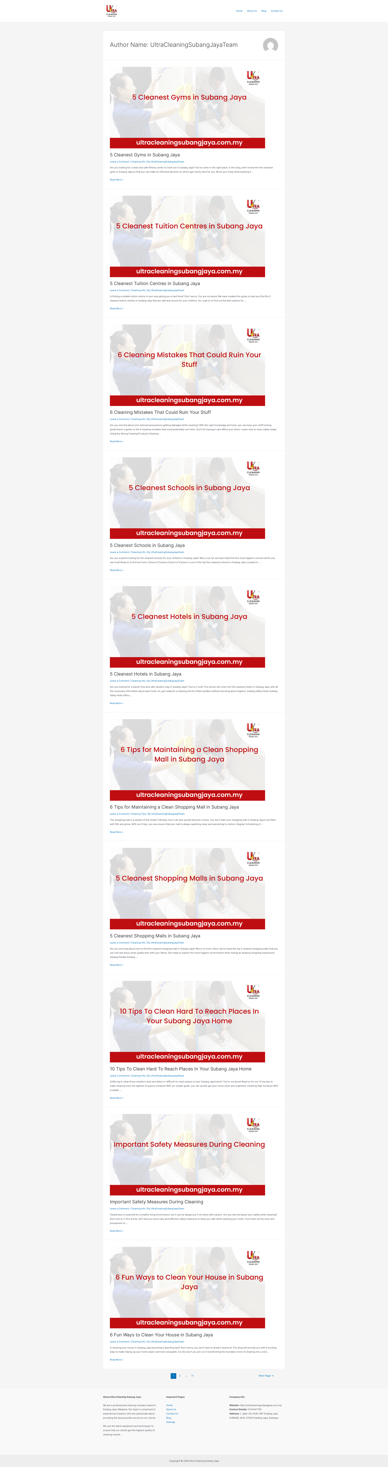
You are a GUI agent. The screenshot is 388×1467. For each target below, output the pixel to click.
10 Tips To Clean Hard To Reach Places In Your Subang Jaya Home (181, 1068)
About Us (252, 10)
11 (192, 1375)
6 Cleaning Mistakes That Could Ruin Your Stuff (160, 412)
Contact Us (277, 10)
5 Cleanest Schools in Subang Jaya (147, 545)
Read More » (116, 179)
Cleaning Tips (138, 813)
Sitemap (170, 1422)
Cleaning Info (138, 161)
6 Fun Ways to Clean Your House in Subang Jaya (161, 1334)
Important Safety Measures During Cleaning (156, 1201)
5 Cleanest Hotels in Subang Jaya (145, 674)
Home (239, 10)
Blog (263, 10)
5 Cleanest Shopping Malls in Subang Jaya (155, 935)
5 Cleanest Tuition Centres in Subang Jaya (155, 283)
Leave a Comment (119, 161)
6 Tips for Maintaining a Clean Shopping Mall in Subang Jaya (174, 807)
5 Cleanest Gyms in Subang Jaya (145, 154)
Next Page (266, 1375)
